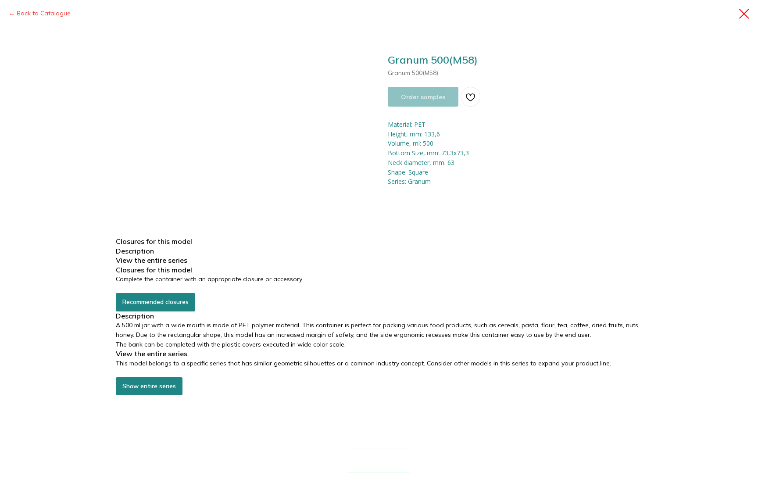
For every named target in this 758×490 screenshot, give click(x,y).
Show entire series (149, 386)
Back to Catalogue (44, 13)
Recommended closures (155, 302)
